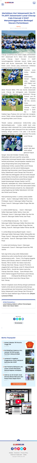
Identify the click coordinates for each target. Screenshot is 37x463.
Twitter (22, 451)
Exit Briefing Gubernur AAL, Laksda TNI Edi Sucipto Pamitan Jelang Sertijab (13, 352)
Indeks (25, 454)
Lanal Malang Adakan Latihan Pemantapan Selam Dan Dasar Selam (17, 305)
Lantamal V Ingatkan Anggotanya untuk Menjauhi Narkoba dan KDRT (13, 360)
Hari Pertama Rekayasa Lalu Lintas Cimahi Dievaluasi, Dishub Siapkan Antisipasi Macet (13, 368)
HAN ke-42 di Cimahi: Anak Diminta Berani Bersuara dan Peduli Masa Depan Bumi (13, 376)
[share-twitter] (17, 319)
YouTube (25, 451)
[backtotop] (18, 441)
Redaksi (11, 452)
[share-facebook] (14, 319)
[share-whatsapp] (20, 319)
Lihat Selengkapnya (18, 384)
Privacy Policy (24, 452)
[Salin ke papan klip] (22, 319)
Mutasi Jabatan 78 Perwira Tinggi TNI (13, 343)
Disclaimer (17, 452)
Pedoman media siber (16, 454)
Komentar (19, 323)
